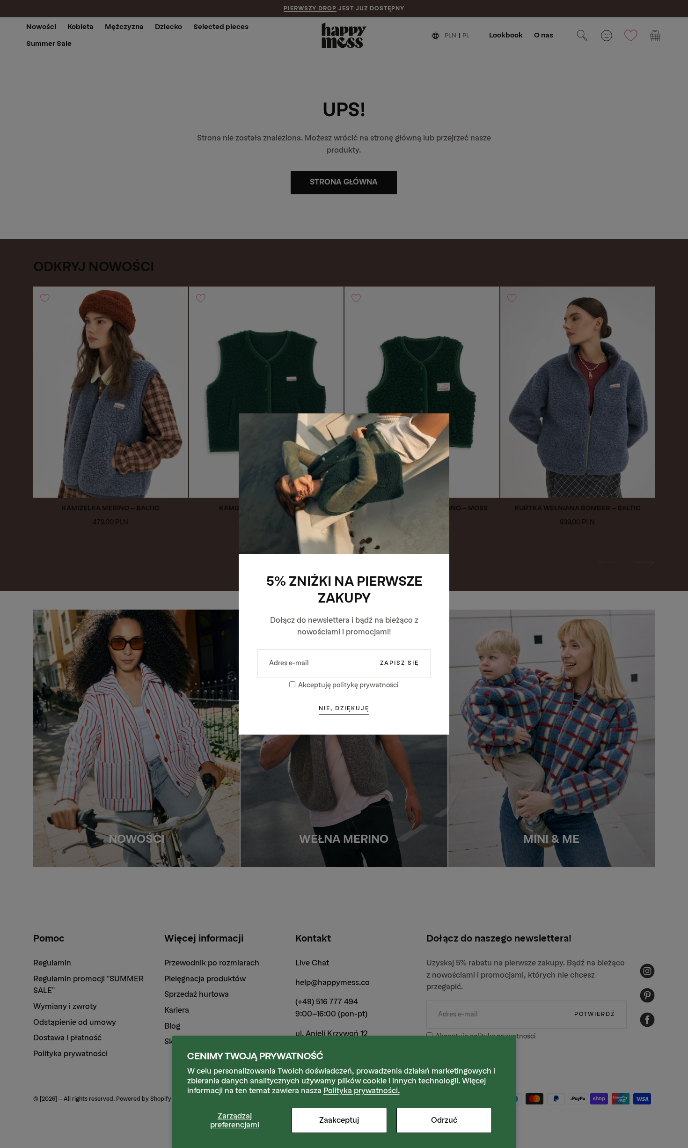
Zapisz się (399, 663)
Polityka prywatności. (361, 1090)
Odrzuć (444, 1120)
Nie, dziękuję (344, 708)
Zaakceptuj (339, 1120)
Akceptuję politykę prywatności (348, 685)
